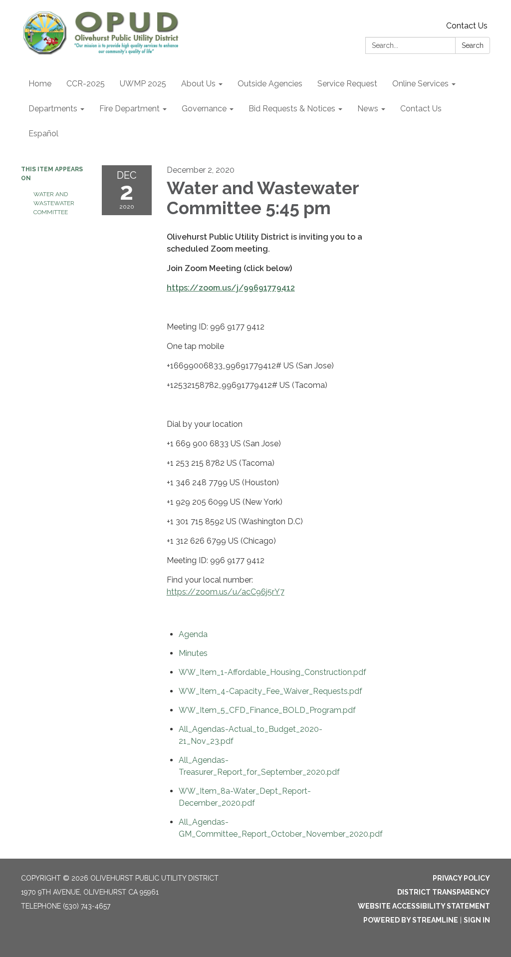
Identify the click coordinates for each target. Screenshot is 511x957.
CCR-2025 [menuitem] (85, 83)
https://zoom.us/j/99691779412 (231, 288)
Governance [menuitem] (204, 108)
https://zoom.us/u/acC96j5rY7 (225, 592)
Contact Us (467, 25)
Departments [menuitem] (52, 108)
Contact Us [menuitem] (421, 108)
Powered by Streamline (410, 920)
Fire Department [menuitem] (129, 108)
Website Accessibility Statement (424, 906)
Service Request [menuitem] (347, 83)
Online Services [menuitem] (420, 83)
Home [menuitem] (39, 83)
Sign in (477, 920)
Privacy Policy (461, 878)
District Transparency (443, 892)
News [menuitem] (367, 108)
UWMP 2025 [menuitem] (143, 83)
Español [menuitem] (43, 133)
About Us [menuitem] (198, 83)
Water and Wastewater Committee (53, 203)
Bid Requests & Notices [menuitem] (292, 108)
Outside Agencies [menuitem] (270, 83)
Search (473, 45)
